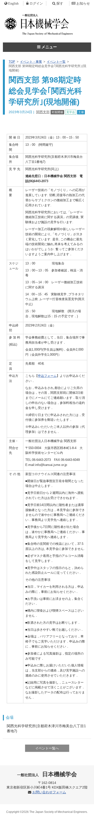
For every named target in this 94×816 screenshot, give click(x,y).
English (13, 3)
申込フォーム (47, 376)
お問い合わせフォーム (49, 792)
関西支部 (43, 112)
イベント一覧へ (47, 748)
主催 (81, 112)
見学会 (70, 112)
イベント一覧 (56, 61)
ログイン (36, 3)
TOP (12, 61)
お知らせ (83, 3)
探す (59, 3)
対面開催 (57, 112)
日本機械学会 (47, 774)
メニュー (48, 47)
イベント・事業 (31, 61)
